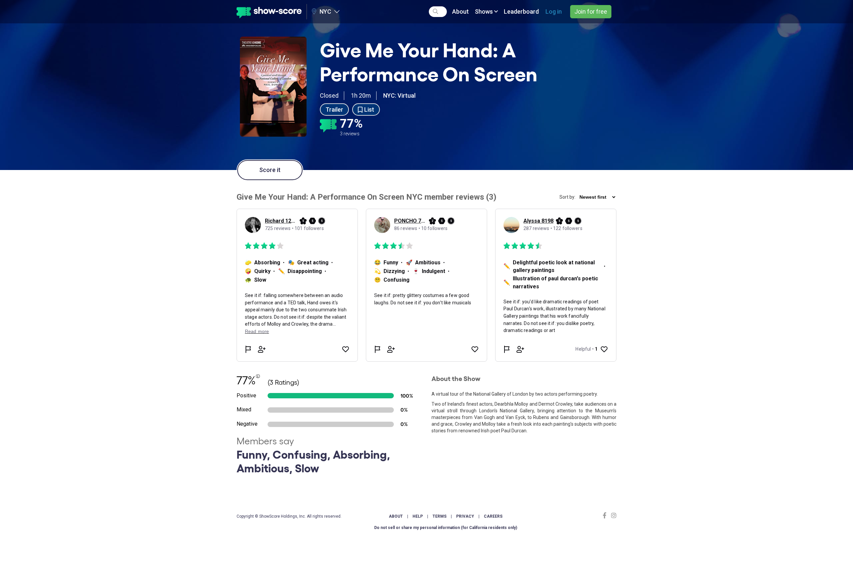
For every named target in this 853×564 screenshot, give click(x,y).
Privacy (465, 516)
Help (418, 516)
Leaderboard (521, 11)
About (460, 11)
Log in (553, 11)
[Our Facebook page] (606, 515)
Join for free (590, 11)
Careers (493, 516)
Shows (484, 11)
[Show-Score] (269, 11)
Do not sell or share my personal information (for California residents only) (445, 527)
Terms (439, 516)
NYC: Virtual (399, 95)
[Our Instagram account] (612, 515)
